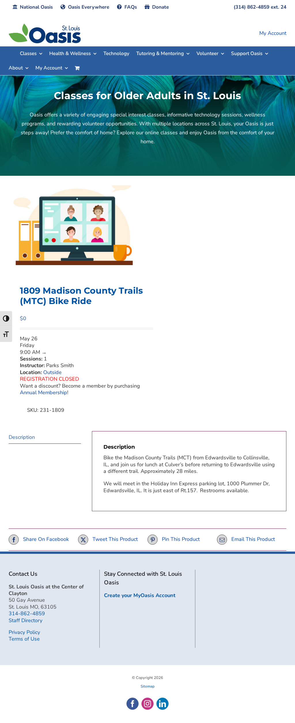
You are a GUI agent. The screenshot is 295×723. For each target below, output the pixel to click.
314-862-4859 (27, 613)
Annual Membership (43, 392)
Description (22, 437)
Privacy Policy (24, 632)
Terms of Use (24, 638)
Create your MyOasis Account (139, 595)
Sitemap (148, 686)
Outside (52, 372)
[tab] (45, 437)
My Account (272, 33)
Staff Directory (25, 620)
